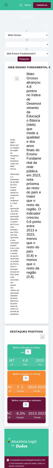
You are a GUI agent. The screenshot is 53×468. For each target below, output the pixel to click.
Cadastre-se (42, 5)
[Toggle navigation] (6, 5)
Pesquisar (24, 59)
